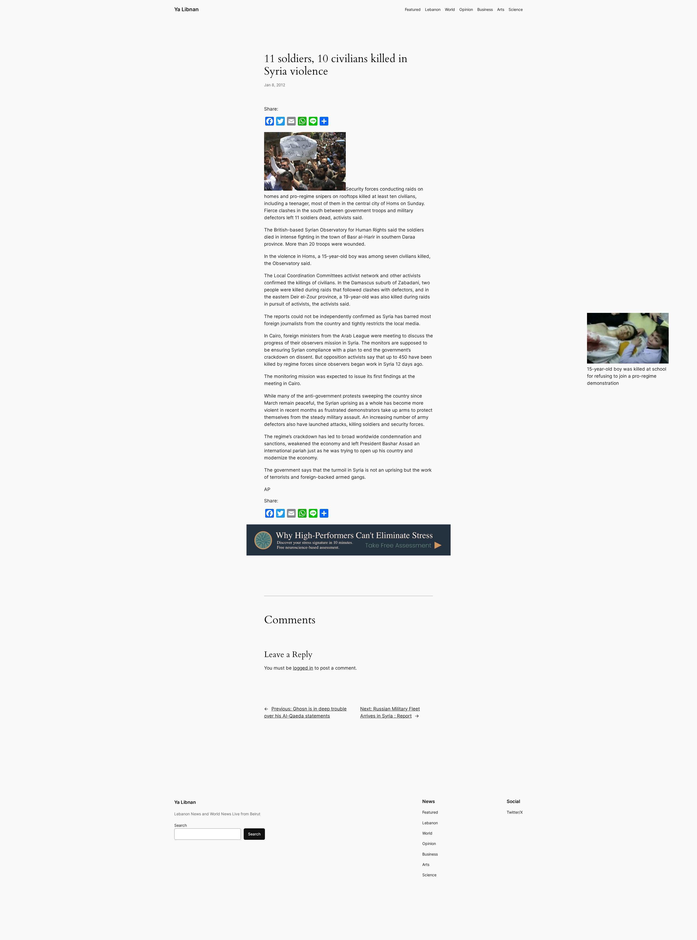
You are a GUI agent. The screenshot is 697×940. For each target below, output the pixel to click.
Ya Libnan (186, 9)
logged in (303, 668)
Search (180, 825)
